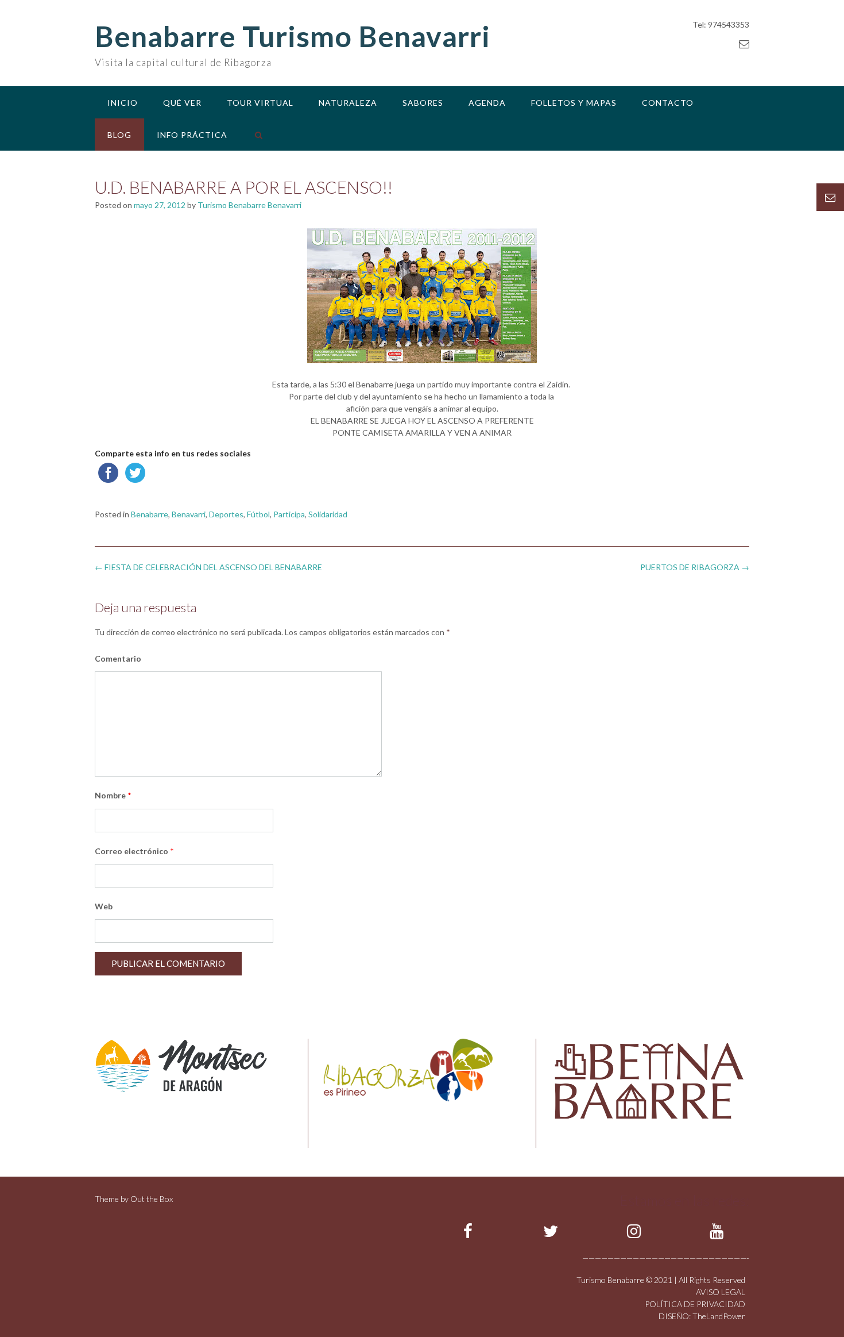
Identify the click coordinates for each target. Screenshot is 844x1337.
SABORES (422, 102)
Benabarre (149, 514)
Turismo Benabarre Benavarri (249, 205)
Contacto (668, 102)
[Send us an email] (744, 43)
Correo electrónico (134, 851)
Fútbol (258, 514)
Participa (289, 514)
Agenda (487, 102)
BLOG (119, 135)
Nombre (113, 795)
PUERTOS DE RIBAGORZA (694, 567)
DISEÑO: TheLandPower (702, 1316)
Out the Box (151, 1199)
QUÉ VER (182, 102)
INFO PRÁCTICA (192, 135)
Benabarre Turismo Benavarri (292, 36)
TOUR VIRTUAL (260, 102)
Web (104, 906)
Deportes (226, 514)
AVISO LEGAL (720, 1292)
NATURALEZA (348, 102)
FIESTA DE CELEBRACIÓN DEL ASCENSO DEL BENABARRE (208, 567)
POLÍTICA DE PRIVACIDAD (695, 1304)
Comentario (118, 658)
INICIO (122, 102)
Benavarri (189, 514)
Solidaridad (327, 514)
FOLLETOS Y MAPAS (574, 102)
